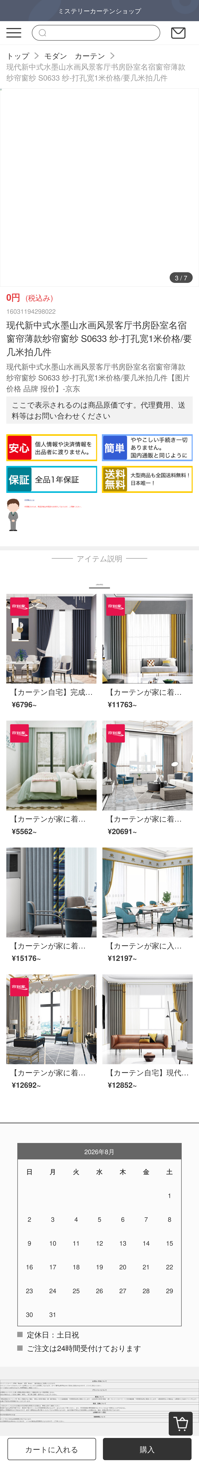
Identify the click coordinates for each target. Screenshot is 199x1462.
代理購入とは (29, 500)
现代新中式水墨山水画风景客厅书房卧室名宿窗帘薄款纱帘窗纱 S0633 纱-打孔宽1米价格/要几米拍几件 (95, 72)
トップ (17, 55)
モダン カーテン (74, 55)
